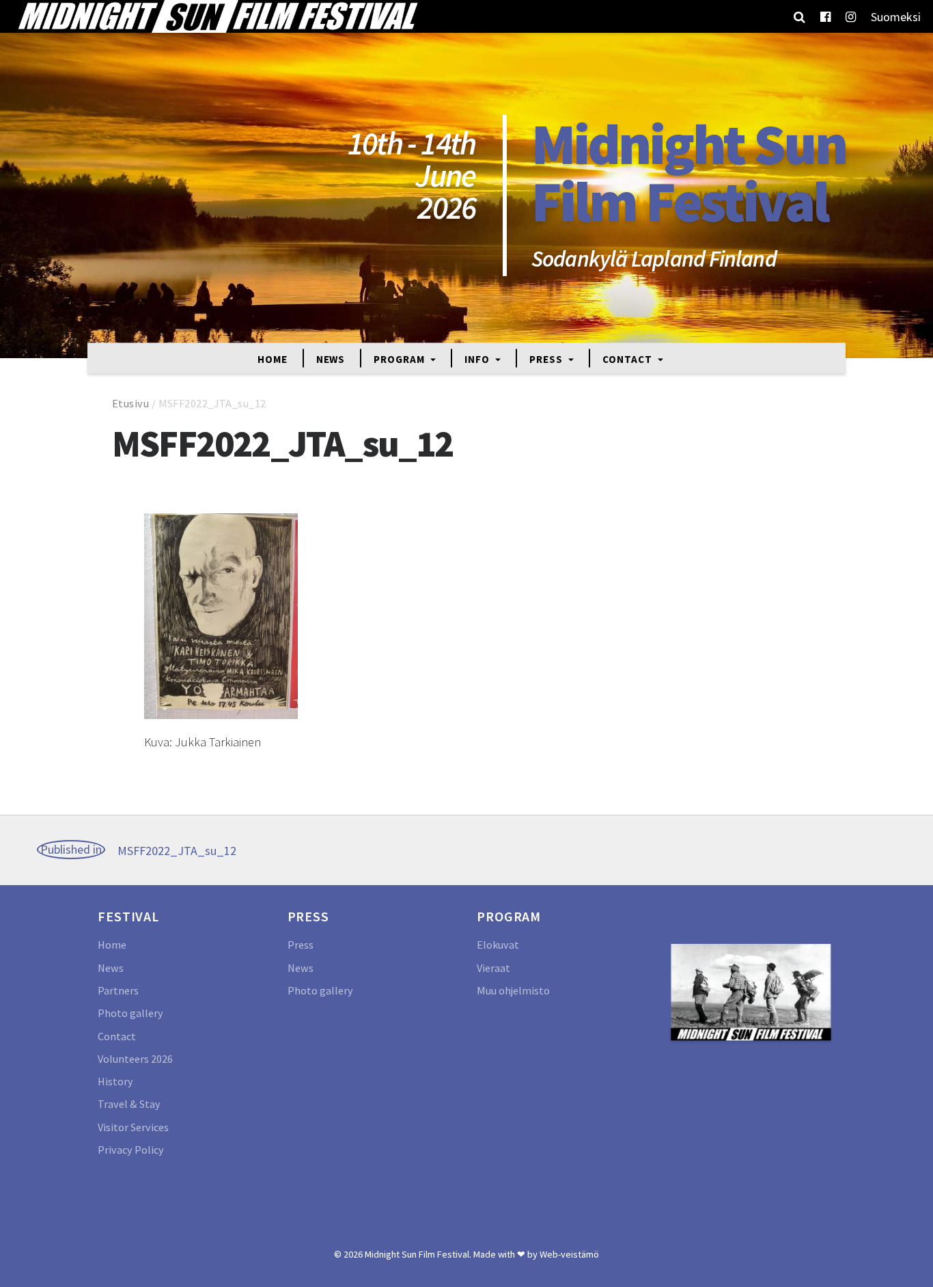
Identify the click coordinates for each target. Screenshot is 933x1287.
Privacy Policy (131, 1149)
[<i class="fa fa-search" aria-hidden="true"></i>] (799, 16)
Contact (628, 358)
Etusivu (130, 403)
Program (400, 358)
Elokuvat (498, 944)
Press (547, 358)
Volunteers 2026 (135, 1059)
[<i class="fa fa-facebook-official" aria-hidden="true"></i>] (825, 16)
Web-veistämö (569, 1254)
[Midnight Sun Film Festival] (217, 16)
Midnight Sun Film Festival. (418, 1254)
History (115, 1081)
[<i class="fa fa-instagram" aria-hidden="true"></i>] (851, 16)
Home (272, 358)
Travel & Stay (129, 1104)
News (331, 358)
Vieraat (493, 968)
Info (478, 358)
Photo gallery (130, 1013)
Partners (118, 990)
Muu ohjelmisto (513, 990)
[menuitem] (896, 16)
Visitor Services (133, 1127)
